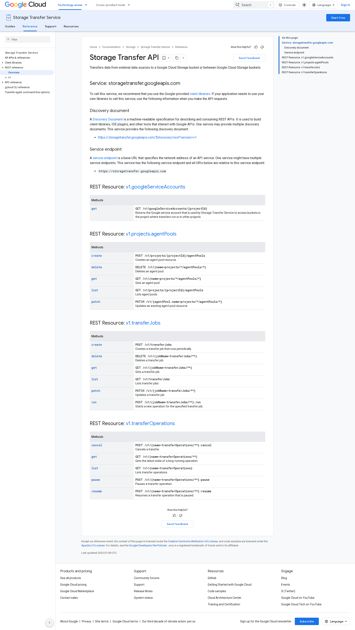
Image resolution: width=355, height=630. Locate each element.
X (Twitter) (288, 591)
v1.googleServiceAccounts (155, 187)
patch (95, 302)
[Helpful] (256, 47)
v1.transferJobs (143, 323)
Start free (338, 18)
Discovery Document (108, 119)
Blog (284, 578)
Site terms (102, 621)
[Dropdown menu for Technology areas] (87, 5)
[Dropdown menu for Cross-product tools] (130, 5)
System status (143, 597)
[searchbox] (27, 39)
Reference (30, 26)
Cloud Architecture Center (224, 597)
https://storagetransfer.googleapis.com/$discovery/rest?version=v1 (147, 137)
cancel (96, 445)
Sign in (345, 5)
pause (95, 480)
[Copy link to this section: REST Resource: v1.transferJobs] (164, 323)
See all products (70, 578)
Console (290, 5)
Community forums (146, 578)
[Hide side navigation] (49, 622)
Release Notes (143, 591)
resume (96, 491)
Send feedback (249, 58)
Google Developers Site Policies (148, 545)
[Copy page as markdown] (177, 57)
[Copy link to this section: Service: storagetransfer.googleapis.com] (184, 83)
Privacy (86, 621)
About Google (69, 621)
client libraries (200, 94)
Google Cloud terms (125, 621)
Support (50, 26)
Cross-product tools (110, 5)
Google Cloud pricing (73, 584)
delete (96, 267)
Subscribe (307, 621)
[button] (27, 62)
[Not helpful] (262, 47)
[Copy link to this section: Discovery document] (133, 111)
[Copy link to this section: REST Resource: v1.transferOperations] (179, 423)
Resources (71, 26)
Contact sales (69, 597)
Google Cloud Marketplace (77, 591)
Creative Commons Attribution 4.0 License (193, 541)
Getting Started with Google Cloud (229, 584)
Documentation (111, 47)
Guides (10, 26)
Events (285, 584)
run (94, 402)
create (96, 256)
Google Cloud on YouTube (298, 597)
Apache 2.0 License (93, 545)
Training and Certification (224, 604)
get (94, 208)
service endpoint (105, 158)
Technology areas (70, 5)
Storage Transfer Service (37, 17)
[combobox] (253, 5)
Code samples (217, 591)
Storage (130, 47)
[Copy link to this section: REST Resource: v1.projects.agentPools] (180, 234)
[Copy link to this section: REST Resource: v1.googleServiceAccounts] (189, 187)
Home (93, 47)
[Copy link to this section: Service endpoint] (126, 149)
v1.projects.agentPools (151, 234)
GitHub (212, 578)
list (94, 290)
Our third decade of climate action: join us (168, 621)
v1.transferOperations (150, 423)
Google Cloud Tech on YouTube (301, 604)
